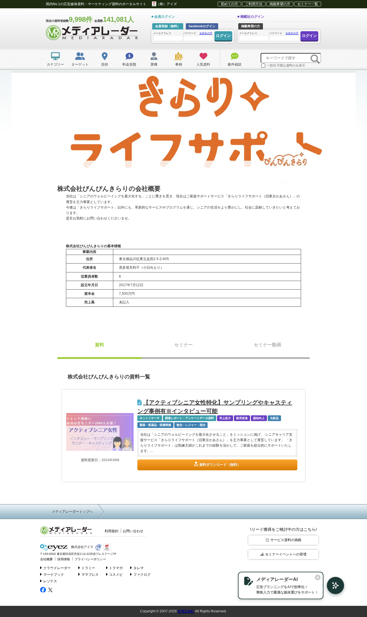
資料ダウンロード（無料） (220, 465)
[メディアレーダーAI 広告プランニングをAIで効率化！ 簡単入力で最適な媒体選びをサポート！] (332, 585)
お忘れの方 (206, 33)
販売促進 (242, 418)
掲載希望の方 (280, 4)
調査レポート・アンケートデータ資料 (189, 418)
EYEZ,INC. (186, 611)
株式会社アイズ (81, 547)
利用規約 (111, 531)
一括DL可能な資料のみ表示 (285, 65)
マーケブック (53, 575)
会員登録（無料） (167, 26)
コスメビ (116, 575)
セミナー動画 (267, 344)
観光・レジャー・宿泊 (191, 425)
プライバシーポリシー (90, 559)
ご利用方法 (253, 4)
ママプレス (90, 575)
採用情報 (63, 559)
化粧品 (274, 418)
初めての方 (229, 4)
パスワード (197, 33)
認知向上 (259, 418)
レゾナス (50, 581)
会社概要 (46, 559)
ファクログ (142, 575)
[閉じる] (318, 577)
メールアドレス (162, 33)
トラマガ (116, 568)
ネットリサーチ (150, 418)
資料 (99, 344)
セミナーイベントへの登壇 (286, 554)
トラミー (88, 568)
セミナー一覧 (307, 4)
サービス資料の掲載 (285, 540)
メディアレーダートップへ (72, 512)
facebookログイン (202, 26)
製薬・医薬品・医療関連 (155, 425)
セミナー (183, 344)
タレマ (138, 568)
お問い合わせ (133, 531)
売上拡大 (225, 418)
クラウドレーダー (57, 568)
